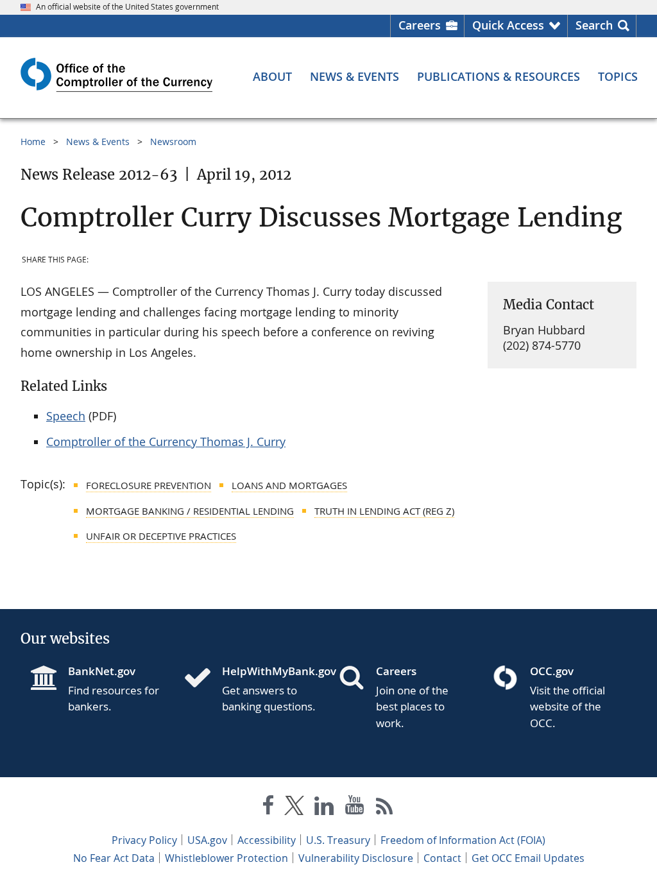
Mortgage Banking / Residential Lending (190, 510)
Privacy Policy (144, 840)
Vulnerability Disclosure (355, 858)
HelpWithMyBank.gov (270, 671)
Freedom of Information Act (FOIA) (462, 840)
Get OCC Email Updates (528, 858)
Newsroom (173, 141)
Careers (419, 25)
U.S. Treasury (338, 840)
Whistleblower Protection (226, 858)
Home (33, 141)
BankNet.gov (101, 671)
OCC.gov (552, 671)
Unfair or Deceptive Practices (161, 535)
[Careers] (357, 679)
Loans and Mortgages (289, 485)
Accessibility (266, 840)
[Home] (203, 679)
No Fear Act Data (114, 858)
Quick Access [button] (508, 25)
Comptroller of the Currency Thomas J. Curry (166, 441)
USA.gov (207, 840)
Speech (65, 416)
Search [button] (594, 25)
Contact (442, 858)
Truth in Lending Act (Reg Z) (384, 510)
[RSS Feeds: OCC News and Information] (385, 807)
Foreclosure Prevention (148, 485)
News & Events (98, 141)
